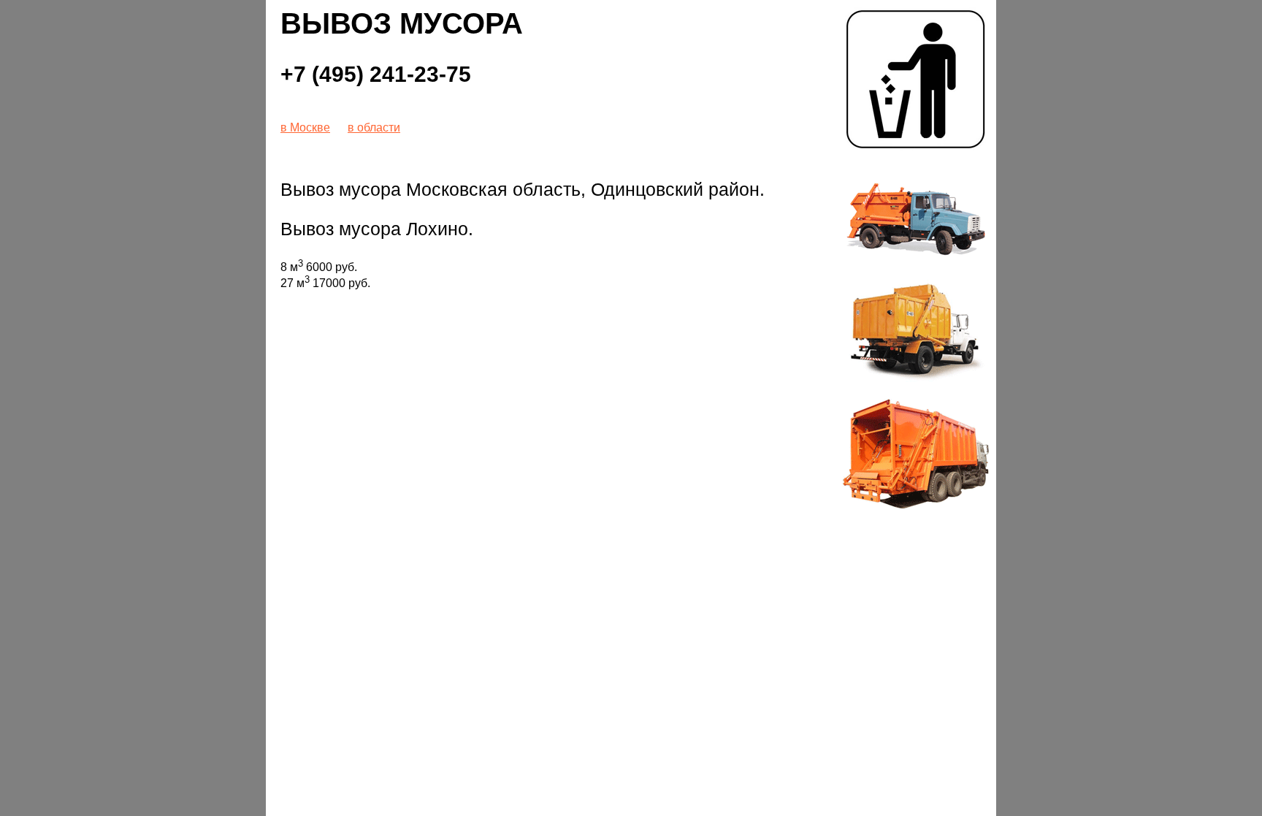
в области (374, 127)
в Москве (305, 127)
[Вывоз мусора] (916, 149)
